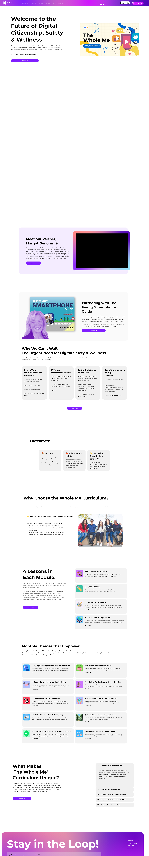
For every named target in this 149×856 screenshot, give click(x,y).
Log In (103, 4)
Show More (88, 609)
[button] (33, 263)
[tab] (40, 507)
